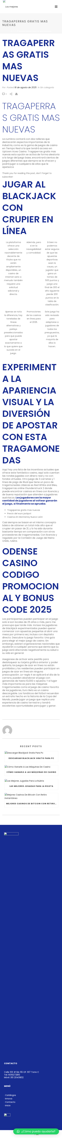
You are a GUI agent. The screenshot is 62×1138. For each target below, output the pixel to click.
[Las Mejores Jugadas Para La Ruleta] (31, 781)
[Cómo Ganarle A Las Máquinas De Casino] (31, 767)
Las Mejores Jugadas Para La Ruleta (31, 786)
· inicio (7, 1105)
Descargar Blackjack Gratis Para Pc (31, 758)
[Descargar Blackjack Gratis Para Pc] (31, 753)
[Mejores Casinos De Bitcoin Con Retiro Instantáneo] (31, 796)
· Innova (8, 1098)
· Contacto (9, 1102)
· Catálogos (10, 1095)
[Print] (18, 94)
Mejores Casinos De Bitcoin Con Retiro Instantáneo (32, 803)
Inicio (14, 31)
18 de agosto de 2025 (25, 87)
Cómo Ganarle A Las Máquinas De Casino (31, 772)
